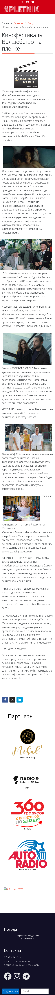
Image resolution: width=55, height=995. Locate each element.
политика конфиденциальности (21, 965)
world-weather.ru (28, 938)
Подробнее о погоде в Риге (27, 936)
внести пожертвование (17, 961)
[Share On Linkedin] (19, 700)
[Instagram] (27, 2)
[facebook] (22, 2)
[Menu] (46, 9)
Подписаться (10, 991)
